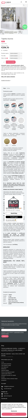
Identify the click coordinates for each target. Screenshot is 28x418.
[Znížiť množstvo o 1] (5, 63)
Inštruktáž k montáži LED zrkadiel (8, 375)
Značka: (4, 43)
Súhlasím (14, 414)
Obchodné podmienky (6, 363)
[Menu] (26, 2)
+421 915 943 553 (7, 388)
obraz (9, 301)
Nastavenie (14, 411)
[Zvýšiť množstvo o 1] (5, 61)
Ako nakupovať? (4, 367)
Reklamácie (3, 368)
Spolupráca (3, 380)
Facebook (6, 393)
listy (13, 301)
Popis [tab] (4, 88)
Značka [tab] (8, 88)
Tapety (10, 294)
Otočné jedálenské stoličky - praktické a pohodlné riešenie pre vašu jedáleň (13, 349)
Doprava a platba (5, 370)
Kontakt (3, 377)
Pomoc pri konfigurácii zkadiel (7, 372)
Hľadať (24, 6)
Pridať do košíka (10, 62)
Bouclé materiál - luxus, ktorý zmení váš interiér (13, 354)
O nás (2, 362)
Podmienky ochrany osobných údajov (9, 378)
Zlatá (12, 299)
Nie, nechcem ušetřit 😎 (11, 219)
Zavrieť (11, 84)
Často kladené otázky (6, 365)
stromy (16, 301)
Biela (9, 299)
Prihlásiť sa (5, 336)
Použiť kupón (14, 217)
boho (14, 297)
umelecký (10, 297)
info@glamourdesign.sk (9, 386)
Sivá (15, 299)
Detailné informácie (5, 80)
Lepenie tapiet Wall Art (6, 373)
